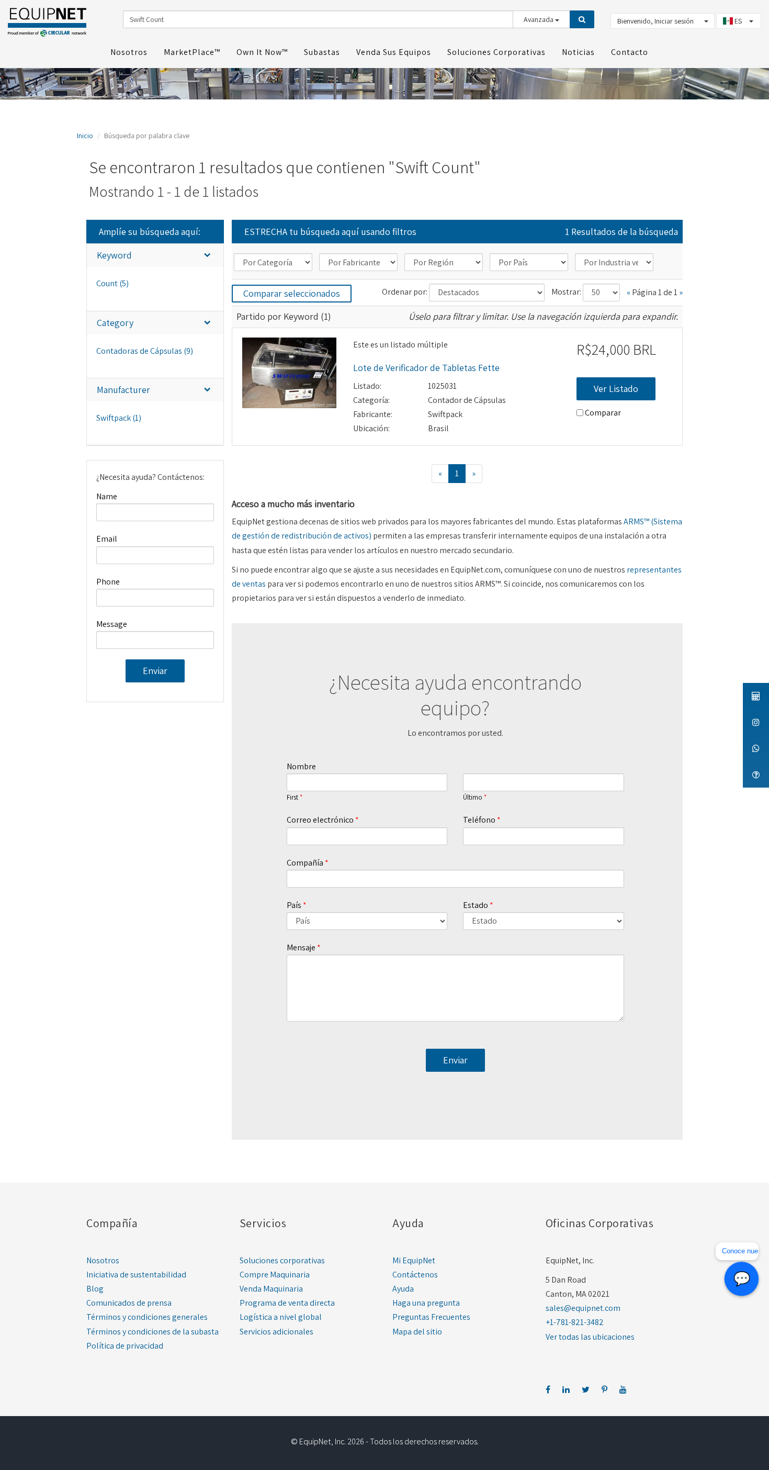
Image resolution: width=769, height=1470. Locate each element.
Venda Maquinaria (271, 1288)
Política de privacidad (124, 1345)
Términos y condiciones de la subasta (152, 1331)
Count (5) (112, 283)
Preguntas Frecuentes (431, 1316)
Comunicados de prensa (129, 1302)
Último (472, 797)
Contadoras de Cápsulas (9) (144, 350)
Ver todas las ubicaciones (590, 1336)
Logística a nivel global (281, 1316)
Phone (108, 581)
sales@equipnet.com (583, 1308)
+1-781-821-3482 (575, 1322)
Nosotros (102, 1260)
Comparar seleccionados (291, 293)
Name (106, 496)
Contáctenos (415, 1274)
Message (111, 624)
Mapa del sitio (417, 1331)
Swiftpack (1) (118, 417)
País (294, 905)
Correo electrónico (320, 819)
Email (106, 538)
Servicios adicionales (276, 1331)
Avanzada (539, 19)
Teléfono (479, 819)
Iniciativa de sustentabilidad (136, 1274)
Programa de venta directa (287, 1302)
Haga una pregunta (426, 1302)
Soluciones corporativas (282, 1260)
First (292, 797)
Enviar (155, 671)
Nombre (301, 766)
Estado (475, 905)
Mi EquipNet (413, 1260)
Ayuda (403, 1288)
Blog (95, 1288)
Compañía (305, 862)
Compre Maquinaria (275, 1274)
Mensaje (301, 947)
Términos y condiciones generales (147, 1316)
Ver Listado (616, 389)
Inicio (85, 135)
